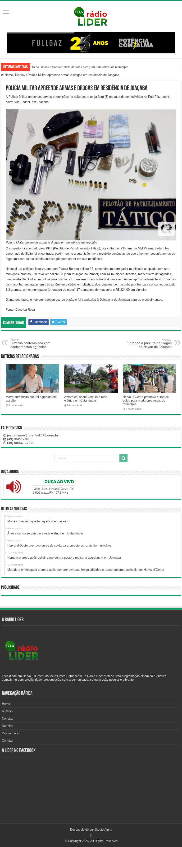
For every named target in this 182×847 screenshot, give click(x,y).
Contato (7, 740)
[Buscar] (123, 458)
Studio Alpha (103, 829)
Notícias (7, 718)
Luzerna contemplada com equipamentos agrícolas (30, 343)
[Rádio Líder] (91, 15)
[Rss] (91, 835)
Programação (11, 733)
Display (20, 75)
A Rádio (7, 711)
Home (8, 75)
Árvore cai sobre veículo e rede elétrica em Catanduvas (85, 398)
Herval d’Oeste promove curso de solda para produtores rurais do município (80, 67)
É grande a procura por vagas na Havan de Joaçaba (149, 343)
